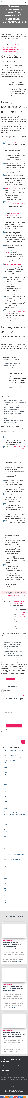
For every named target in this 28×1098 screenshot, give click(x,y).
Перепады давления (10, 188)
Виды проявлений (10, 678)
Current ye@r (4, 729)
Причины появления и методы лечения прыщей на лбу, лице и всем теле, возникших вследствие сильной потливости (13, 946)
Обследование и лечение (9, 51)
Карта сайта (14, 1086)
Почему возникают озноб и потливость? (13, 49)
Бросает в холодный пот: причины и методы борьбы (19, 603)
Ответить (23, 695)
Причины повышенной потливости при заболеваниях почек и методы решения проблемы (14, 1035)
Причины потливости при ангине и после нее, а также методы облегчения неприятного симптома (13, 989)
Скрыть (16, 44)
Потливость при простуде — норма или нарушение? (23, 612)
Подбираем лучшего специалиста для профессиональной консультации (14, 1091)
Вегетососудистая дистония (13, 264)
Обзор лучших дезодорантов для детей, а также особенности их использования (17, 814)
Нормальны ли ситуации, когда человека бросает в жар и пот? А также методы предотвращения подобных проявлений (16, 755)
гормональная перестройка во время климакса (14, 214)
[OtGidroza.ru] (1, 1)
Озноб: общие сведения (9, 47)
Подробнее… (18, 961)
